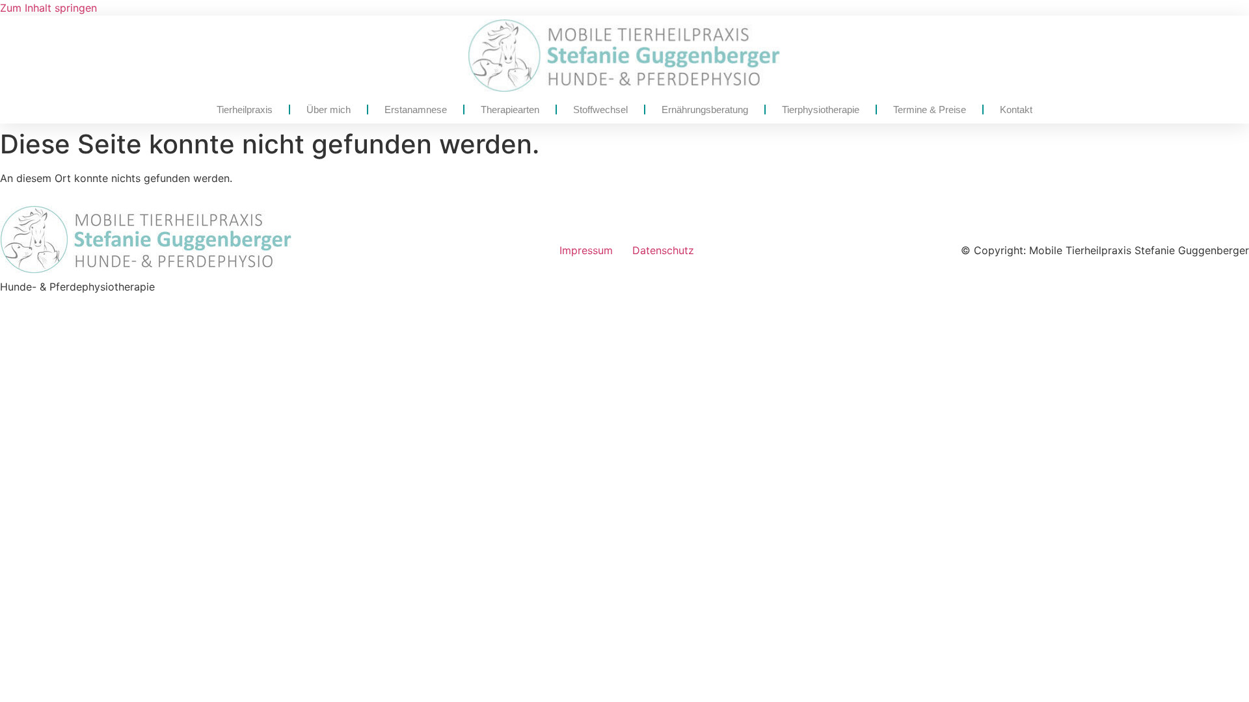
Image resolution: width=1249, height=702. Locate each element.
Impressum (586, 250)
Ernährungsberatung (705, 109)
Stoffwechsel (600, 109)
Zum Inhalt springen (48, 7)
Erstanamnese (415, 109)
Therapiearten (510, 109)
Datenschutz (663, 250)
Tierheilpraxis (245, 109)
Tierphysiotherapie (820, 109)
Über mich (328, 109)
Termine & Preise (929, 109)
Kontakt (1016, 109)
